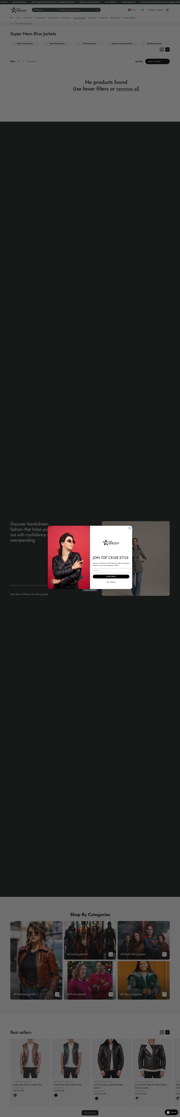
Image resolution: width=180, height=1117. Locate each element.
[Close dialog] (129, 528)
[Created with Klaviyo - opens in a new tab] (90, 590)
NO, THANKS (111, 582)
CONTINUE (111, 576)
